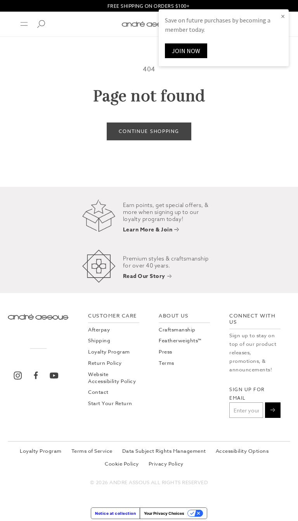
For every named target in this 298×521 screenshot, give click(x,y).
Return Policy (105, 362)
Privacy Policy (166, 463)
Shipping (99, 340)
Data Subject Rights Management (164, 450)
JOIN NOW (186, 51)
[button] (19, 24)
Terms (166, 362)
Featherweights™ (180, 340)
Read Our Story (144, 276)
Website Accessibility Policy (112, 378)
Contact (98, 391)
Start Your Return (110, 403)
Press (165, 351)
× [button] (283, 16)
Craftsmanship (177, 329)
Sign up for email (247, 393)
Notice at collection (115, 513)
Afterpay (99, 329)
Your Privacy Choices (164, 513)
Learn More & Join (148, 230)
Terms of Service (92, 450)
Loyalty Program (109, 351)
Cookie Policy (122, 463)
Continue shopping (149, 131)
